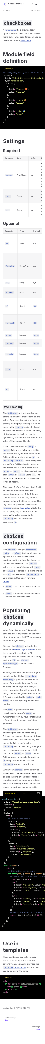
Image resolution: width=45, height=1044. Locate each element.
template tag (15, 967)
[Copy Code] (41, 68)
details (6, 581)
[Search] (32, 3)
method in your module (24, 649)
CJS (24, 793)
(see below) (25, 508)
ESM (30, 793)
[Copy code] (38, 792)
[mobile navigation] (36, 4)
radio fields (25, 40)
